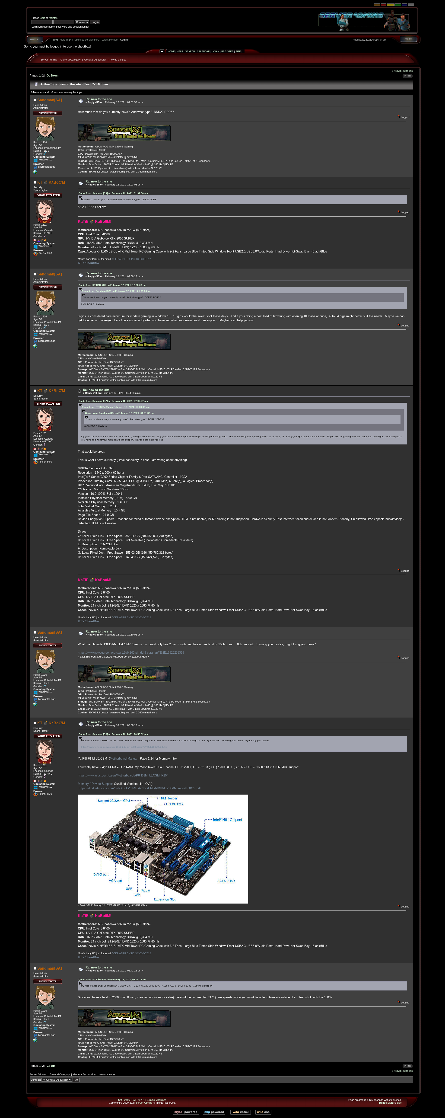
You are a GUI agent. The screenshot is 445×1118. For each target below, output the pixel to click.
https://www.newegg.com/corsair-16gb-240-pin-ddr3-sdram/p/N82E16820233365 (131, 652)
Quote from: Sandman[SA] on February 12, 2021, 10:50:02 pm (113, 734)
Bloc (399, 1102)
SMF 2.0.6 (124, 1100)
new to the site (118, 59)
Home (171, 51)
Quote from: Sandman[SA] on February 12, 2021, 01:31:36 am (113, 193)
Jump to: (36, 1079)
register (53, 17)
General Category (70, 59)
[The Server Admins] (35, 173)
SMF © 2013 (139, 1100)
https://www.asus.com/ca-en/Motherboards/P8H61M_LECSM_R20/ (123, 775)
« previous (398, 70)
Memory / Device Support (95, 784)
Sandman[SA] (49, 100)
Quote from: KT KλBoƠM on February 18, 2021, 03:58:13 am (112, 979)
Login (215, 51)
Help (180, 51)
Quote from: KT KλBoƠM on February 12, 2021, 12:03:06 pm (112, 285)
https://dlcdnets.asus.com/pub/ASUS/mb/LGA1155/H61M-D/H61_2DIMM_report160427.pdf (140, 788)
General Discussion (95, 59)
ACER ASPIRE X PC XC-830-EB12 (131, 259)
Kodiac (124, 39)
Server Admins (49, 59)
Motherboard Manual (123, 758)
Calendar (203, 51)
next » (409, 70)
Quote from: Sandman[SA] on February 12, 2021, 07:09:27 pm (113, 401)
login (42, 17)
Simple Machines (156, 1100)
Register (227, 51)
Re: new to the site (99, 99)
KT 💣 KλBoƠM (51, 182)
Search (190, 51)
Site (238, 51)
